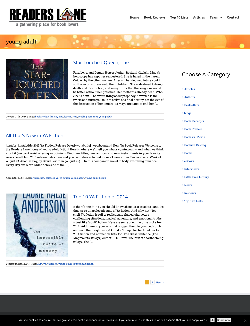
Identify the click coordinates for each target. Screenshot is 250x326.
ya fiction (65, 177)
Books (188, 153)
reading (82, 116)
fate (61, 116)
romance (93, 116)
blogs (187, 113)
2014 (39, 263)
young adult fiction (95, 177)
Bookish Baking (195, 145)
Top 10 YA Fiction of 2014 (100, 196)
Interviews (191, 169)
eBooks (189, 161)
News (188, 185)
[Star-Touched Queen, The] (37, 79)
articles (35, 177)
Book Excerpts (194, 121)
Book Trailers (193, 129)
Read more (224, 320)
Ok (212, 320)
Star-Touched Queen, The (101, 62)
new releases (47, 177)
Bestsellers (191, 105)
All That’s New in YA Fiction (34, 135)
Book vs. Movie (194, 137)
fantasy (54, 116)
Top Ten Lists (193, 201)
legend (67, 116)
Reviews (190, 193)
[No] (245, 320)
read (74, 116)
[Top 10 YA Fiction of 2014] (37, 225)
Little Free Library (196, 177)
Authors (189, 97)
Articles (189, 89)
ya (57, 177)
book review (42, 116)
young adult (105, 116)
